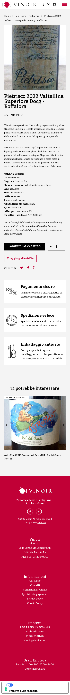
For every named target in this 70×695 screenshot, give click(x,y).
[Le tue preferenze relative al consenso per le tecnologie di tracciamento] (6, 689)
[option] (35, 57)
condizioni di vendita (36, 226)
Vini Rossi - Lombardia (27, 16)
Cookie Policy (35, 603)
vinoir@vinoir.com (35, 640)
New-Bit (41, 522)
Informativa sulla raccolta (21, 690)
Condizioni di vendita (35, 589)
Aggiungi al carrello (25, 246)
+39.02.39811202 (35, 636)
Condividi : (10, 268)
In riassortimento (16, 397)
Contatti (35, 585)
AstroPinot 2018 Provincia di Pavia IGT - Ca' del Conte (32, 455)
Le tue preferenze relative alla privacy (38, 685)
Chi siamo (35, 580)
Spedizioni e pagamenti (35, 594)
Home (7, 16)
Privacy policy (35, 598)
